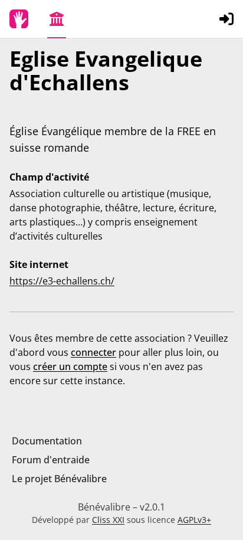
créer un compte (70, 366)
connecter (93, 352)
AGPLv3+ (194, 519)
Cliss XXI (108, 519)
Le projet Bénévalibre (59, 478)
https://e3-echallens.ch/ (61, 280)
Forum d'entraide (51, 459)
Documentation (47, 440)
